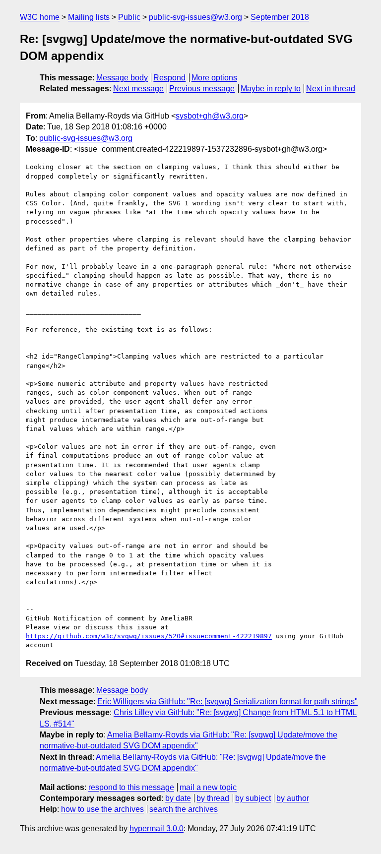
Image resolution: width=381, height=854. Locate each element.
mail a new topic (208, 787)
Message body (122, 77)
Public (129, 17)
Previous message (202, 88)
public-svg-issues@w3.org (195, 17)
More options (214, 77)
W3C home (40, 17)
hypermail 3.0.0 (156, 828)
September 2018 (280, 17)
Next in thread (330, 88)
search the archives (183, 809)
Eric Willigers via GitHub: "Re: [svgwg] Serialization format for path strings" (227, 701)
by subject (253, 798)
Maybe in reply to (271, 88)
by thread (212, 798)
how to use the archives (102, 809)
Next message (138, 88)
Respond (169, 77)
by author (292, 798)
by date (178, 798)
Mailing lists (89, 17)
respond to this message (131, 787)
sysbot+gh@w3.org (210, 116)
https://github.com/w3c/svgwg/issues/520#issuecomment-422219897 (149, 636)
